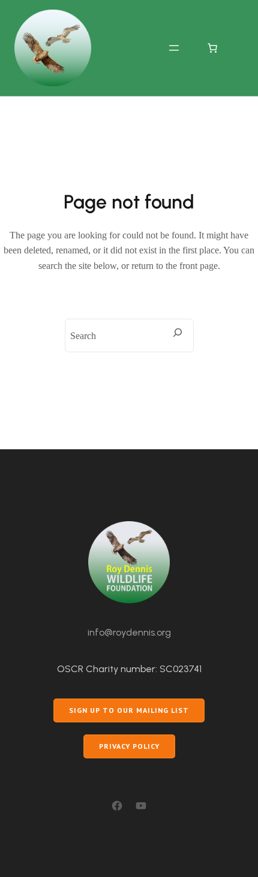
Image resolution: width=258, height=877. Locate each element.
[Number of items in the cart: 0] (212, 48)
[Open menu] (174, 48)
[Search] (177, 332)
